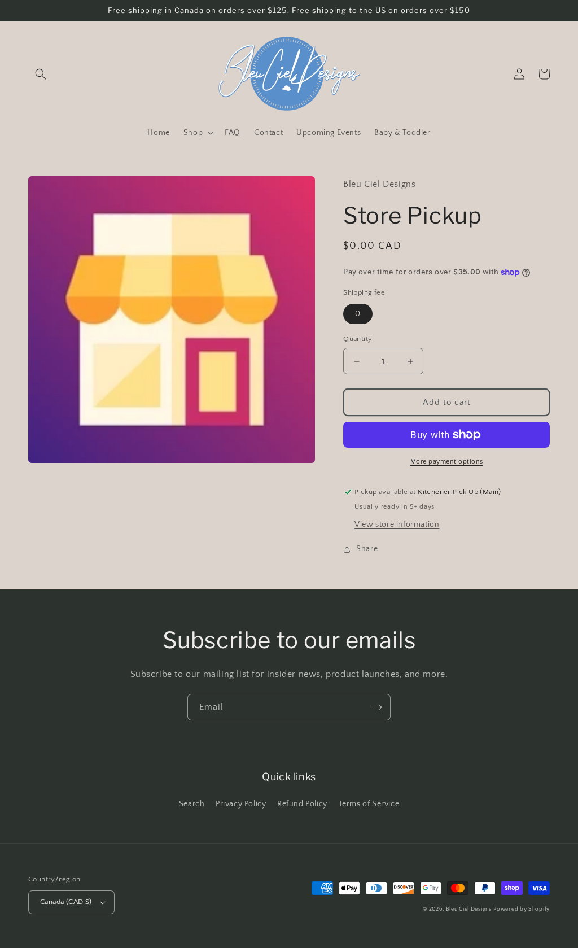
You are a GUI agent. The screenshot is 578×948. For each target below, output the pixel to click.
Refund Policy (302, 804)
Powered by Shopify (521, 909)
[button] (40, 74)
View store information (396, 524)
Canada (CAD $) (66, 902)
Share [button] (367, 548)
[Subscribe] (377, 707)
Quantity (357, 339)
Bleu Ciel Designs (469, 909)
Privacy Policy (241, 804)
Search (192, 804)
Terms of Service (369, 804)
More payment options (446, 461)
